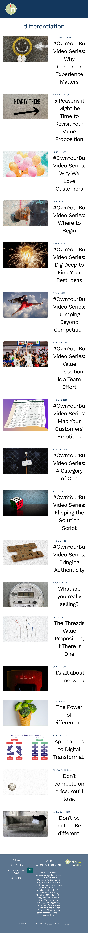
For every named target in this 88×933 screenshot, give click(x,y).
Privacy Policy (63, 924)
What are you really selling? (69, 596)
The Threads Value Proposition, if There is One (69, 638)
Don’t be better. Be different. (69, 825)
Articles (16, 860)
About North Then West (16, 871)
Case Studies (16, 865)
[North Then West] (11, 15)
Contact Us (16, 878)
